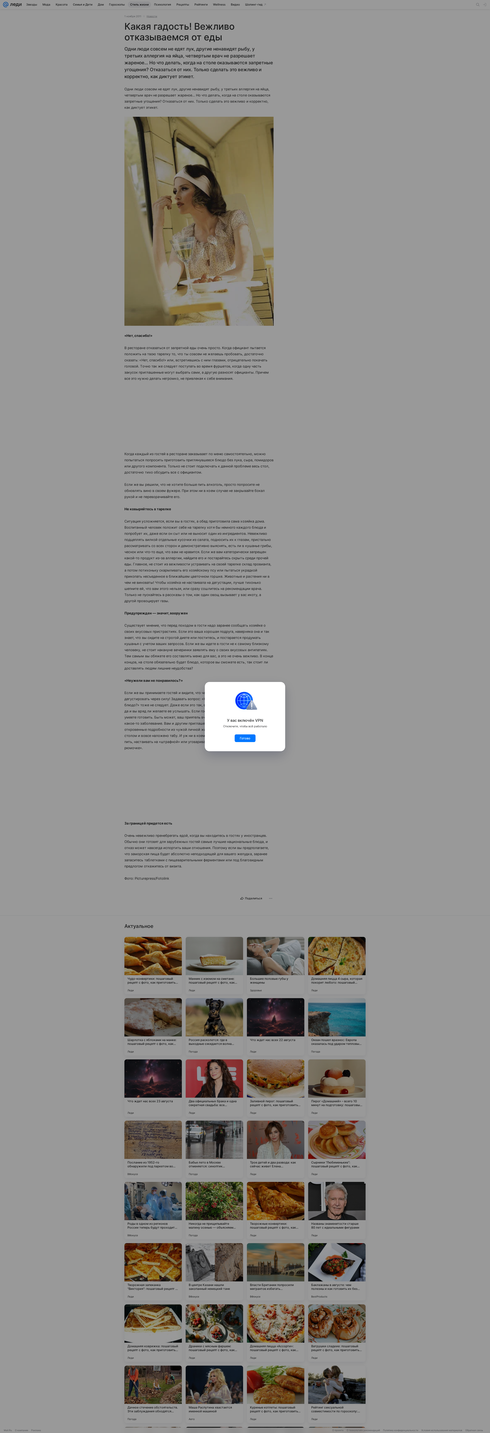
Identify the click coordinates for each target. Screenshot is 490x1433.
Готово (245, 738)
